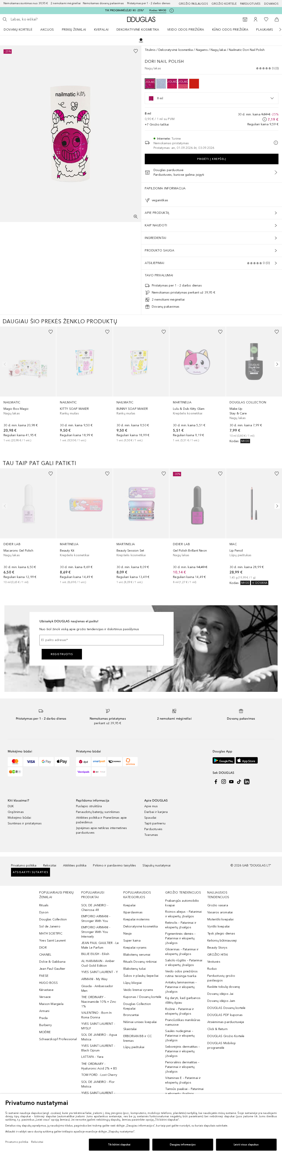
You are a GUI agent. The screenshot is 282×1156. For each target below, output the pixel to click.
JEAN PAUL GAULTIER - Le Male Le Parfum (100, 945)
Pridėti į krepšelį (211, 159)
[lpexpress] (114, 761)
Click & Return (217, 1029)
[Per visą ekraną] (135, 216)
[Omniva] (130, 761)
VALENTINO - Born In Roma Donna (96, 1015)
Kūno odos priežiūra (230, 29)
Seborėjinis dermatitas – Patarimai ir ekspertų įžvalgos (182, 1051)
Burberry (45, 1025)
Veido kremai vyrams (138, 990)
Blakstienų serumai (136, 955)
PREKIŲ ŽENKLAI (74, 29)
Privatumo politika (24, 865)
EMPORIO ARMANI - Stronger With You (95, 918)
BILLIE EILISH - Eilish (95, 954)
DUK (11, 806)
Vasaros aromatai (220, 912)
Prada (43, 1018)
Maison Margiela (51, 1004)
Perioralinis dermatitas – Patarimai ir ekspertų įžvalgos (182, 1066)
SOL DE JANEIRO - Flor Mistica (98, 1084)
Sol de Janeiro (49, 926)
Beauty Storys (217, 947)
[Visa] (30, 761)
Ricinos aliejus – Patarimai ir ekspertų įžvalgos (183, 914)
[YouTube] (231, 781)
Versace (45, 997)
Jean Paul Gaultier (52, 969)
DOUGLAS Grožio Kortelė (225, 1036)
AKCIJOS (47, 29)
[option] (150, 83)
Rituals (43, 905)
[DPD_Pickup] (99, 771)
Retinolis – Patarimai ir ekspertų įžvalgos (180, 925)
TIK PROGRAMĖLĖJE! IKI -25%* (124, 10)
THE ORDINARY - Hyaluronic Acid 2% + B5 (99, 1066)
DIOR (43, 947)
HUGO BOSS (48, 983)
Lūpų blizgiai (132, 983)
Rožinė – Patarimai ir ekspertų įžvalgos (179, 1011)
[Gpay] (46, 761)
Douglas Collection (53, 919)
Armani (44, 1011)
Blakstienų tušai (134, 969)
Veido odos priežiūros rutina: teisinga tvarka (181, 973)
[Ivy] (15, 771)
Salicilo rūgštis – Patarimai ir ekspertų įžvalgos (183, 962)
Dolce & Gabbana (52, 962)
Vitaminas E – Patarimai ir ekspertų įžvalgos (183, 1080)
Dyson (43, 912)
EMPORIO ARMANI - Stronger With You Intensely (95, 931)
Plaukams (264, 29)
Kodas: (157, 10)
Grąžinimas (16, 812)
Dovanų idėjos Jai (220, 994)
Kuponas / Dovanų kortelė (142, 997)
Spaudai (150, 818)
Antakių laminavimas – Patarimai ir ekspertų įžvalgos (181, 987)
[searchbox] (43, 19)
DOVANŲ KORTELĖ (18, 29)
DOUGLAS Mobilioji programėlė (221, 1045)
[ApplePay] (62, 761)
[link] (28, 385)
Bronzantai (131, 1015)
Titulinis (150, 50)
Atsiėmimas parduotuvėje (225, 1022)
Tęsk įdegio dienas (221, 933)
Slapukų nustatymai (157, 865)
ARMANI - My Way (94, 979)
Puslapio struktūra (89, 806)
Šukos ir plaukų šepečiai (141, 976)
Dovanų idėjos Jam (221, 1001)
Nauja (127, 933)
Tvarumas (151, 835)
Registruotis (62, 654)
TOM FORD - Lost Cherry (99, 1075)
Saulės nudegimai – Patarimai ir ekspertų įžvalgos (180, 1035)
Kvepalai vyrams (135, 947)
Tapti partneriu (154, 823)
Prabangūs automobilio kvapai (182, 903)
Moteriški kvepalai (220, 919)
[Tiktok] (239, 781)
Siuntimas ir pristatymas (25, 823)
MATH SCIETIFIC (50, 933)
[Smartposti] (99, 761)
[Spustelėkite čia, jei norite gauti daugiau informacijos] (171, 10)
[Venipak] (83, 771)
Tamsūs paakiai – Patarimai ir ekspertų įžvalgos (184, 1091)
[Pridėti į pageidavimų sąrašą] (135, 51)
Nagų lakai (218, 50)
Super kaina (132, 940)
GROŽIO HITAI (217, 955)
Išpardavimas (133, 912)
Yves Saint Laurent (52, 940)
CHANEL (45, 955)
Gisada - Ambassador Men (97, 988)
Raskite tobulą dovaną (223, 987)
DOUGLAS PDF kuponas (225, 1015)
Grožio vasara (217, 905)
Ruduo (212, 969)
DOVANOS (271, 3)
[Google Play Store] (224, 760)
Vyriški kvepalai (218, 926)
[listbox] (211, 98)
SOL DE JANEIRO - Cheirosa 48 (94, 907)
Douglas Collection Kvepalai (137, 1006)
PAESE (43, 976)
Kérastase (46, 990)
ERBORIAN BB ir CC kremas (137, 1038)
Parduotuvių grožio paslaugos (221, 978)
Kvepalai (101, 29)
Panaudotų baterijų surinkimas (98, 812)
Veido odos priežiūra (185, 29)
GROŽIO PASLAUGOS (193, 3)
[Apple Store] (247, 760)
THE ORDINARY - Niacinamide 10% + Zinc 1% (98, 1001)
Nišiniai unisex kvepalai (140, 1022)
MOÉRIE (45, 1032)
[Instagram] (223, 781)
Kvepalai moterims (136, 919)
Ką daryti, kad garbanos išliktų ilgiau (182, 1000)
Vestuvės (213, 962)
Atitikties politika (75, 865)
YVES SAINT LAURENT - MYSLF (98, 1026)
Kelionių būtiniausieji (222, 940)
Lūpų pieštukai (134, 1047)
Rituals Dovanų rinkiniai (140, 962)
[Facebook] (216, 781)
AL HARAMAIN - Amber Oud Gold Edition (98, 963)
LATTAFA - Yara (92, 1057)
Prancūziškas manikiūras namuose (182, 1022)
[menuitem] (21, 29)
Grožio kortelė (224, 3)
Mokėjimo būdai (19, 818)
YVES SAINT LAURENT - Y (99, 972)
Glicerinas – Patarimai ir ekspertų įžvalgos (182, 951)
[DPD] (83, 761)
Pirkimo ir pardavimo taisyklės (114, 865)
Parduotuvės (250, 3)
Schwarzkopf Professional (58, 1039)
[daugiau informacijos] (264, 119)
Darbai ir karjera (156, 812)
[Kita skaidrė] (277, 29)
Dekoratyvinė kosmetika (138, 29)
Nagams (202, 50)
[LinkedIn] (246, 781)
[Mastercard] (15, 761)
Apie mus (151, 806)
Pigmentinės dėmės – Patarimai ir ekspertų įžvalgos (180, 938)
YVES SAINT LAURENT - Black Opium (98, 1048)
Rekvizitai (49, 865)
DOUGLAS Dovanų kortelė (226, 1008)
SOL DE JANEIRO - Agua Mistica (99, 1037)
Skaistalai (130, 1029)
